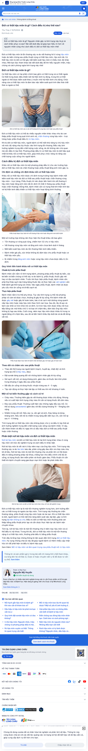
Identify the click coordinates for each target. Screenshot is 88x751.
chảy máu (21, 372)
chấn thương (43, 136)
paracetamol (20, 406)
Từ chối (24, 745)
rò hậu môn (34, 139)
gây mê (10, 300)
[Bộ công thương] (7, 709)
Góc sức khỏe (10, 19)
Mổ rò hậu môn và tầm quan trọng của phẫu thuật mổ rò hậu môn (41, 547)
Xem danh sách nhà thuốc (44, 642)
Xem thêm (15, 559)
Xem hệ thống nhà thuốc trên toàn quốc (44, 637)
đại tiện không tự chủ (16, 519)
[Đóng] (2, 2)
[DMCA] (25, 709)
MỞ (83, 3)
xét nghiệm (61, 282)
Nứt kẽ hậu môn (9, 440)
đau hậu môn (14, 593)
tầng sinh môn (24, 259)
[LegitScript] (49, 709)
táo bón (20, 449)
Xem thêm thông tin (10, 587)
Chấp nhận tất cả (64, 745)
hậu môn (65, 54)
